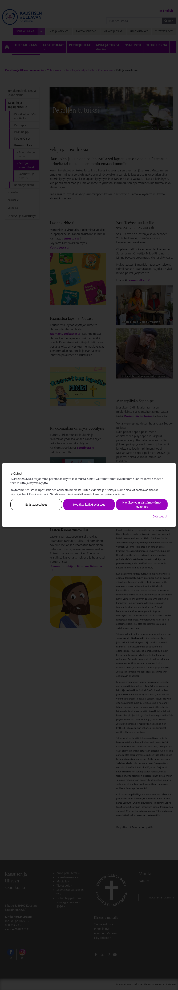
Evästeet (160, 516)
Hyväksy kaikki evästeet (89, 504)
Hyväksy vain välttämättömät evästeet (141, 505)
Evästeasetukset (36, 504)
